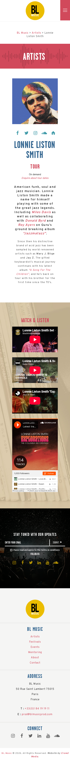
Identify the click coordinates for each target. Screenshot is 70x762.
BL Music (6, 753)
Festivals (35, 642)
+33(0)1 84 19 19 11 (37, 708)
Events (35, 647)
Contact (35, 663)
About (35, 657)
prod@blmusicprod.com (37, 714)
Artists (35, 636)
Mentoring (35, 652)
